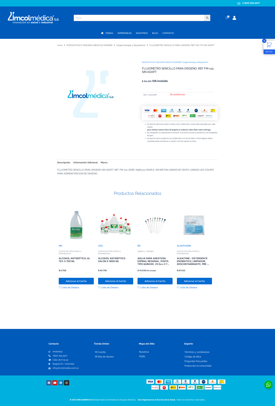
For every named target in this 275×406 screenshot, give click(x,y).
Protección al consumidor (198, 365)
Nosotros (144, 352)
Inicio (59, 45)
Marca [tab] (104, 162)
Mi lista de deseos (104, 356)
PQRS (142, 356)
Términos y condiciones (196, 352)
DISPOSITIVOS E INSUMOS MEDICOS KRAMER (89, 45)
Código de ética (192, 356)
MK (60, 245)
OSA (100, 245)
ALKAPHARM (184, 245)
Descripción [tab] (63, 162)
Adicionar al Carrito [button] (76, 281)
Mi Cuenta (100, 352)
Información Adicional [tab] (85, 162)
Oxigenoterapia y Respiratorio (130, 45)
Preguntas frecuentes (195, 361)
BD (139, 245)
